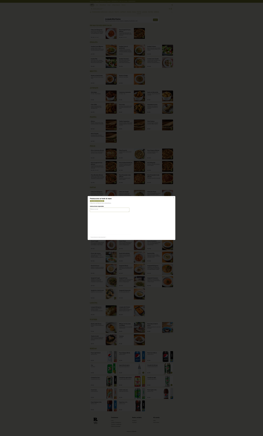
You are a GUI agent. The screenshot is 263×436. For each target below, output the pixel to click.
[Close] (173, 197)
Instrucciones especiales (97, 206)
